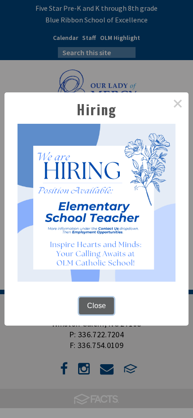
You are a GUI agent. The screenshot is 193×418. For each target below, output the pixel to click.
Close (96, 305)
